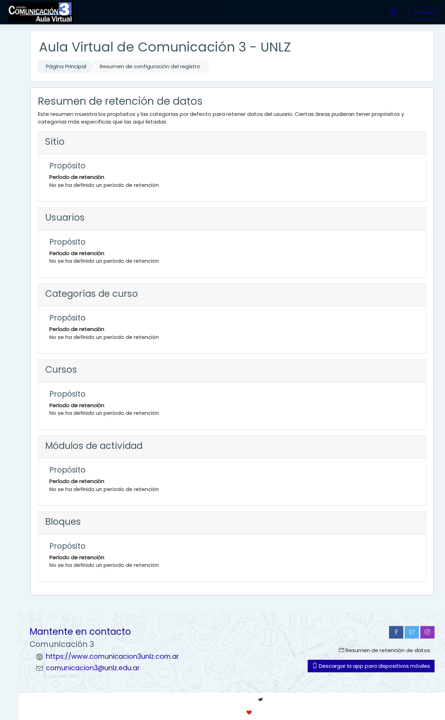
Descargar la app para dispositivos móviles (373, 666)
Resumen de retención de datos (387, 650)
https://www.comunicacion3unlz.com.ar (112, 656)
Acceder (424, 12)
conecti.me (278, 712)
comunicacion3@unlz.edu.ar (93, 668)
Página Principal (66, 66)
